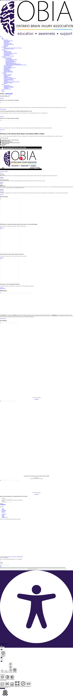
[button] (3, 653)
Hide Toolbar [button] (2, 647)
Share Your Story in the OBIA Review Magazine (11, 81)
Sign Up (1, 503)
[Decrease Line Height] (1, 661)
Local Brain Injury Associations (9, 55)
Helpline (5, 50)
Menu (1, 36)
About (3, 509)
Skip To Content (2, 687)
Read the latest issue (3, 318)
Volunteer (5, 83)
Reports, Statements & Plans (8, 40)
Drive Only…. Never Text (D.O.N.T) (10, 78)
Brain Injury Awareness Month (9, 87)
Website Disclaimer (20, 556)
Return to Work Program (8, 54)
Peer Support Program (7, 52)
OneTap (5, 645)
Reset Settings (2, 688)
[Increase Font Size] (1, 645)
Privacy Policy (6, 45)
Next (1, 566)
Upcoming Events (7, 85)
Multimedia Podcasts (7, 70)
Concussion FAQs (9, 58)
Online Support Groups (7, 51)
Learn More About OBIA (4, 171)
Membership (6, 76)
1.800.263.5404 (9, 93)
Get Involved (4, 72)
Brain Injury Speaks (7, 75)
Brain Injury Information (8, 57)
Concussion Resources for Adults (11, 61)
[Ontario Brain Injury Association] (36, 35)
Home (3, 508)
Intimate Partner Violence (10, 62)
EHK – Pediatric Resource (10, 60)
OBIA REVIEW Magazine (8, 65)
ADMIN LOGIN (4, 517)
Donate (5, 73)
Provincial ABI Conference (8, 86)
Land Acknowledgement (8, 43)
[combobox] (32, 568)
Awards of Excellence (7, 88)
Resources (3, 56)
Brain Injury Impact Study (8, 74)
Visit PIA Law (2, 129)
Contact (3, 89)
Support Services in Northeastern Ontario (10, 53)
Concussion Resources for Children (11, 59)
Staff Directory (6, 42)
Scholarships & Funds (7, 68)
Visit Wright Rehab (3, 109)
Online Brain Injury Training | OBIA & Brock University (13, 47)
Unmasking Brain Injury (8, 77)
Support (3, 49)
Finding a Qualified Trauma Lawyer (9, 67)
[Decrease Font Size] (1, 649)
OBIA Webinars (6, 69)
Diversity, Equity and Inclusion (9, 44)
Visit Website (36, 399)
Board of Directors (7, 41)
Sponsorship (6, 80)
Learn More (2, 98)
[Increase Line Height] (1, 657)
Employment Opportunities (8, 82)
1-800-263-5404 (7, 0)
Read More (2, 177)
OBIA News (6, 46)
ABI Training (4, 510)
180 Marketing (6, 557)
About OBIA (6, 39)
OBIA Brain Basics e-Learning (9, 48)
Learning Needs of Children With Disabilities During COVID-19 (16, 64)
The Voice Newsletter (7, 66)
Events (3, 84)
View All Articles (2, 288)
